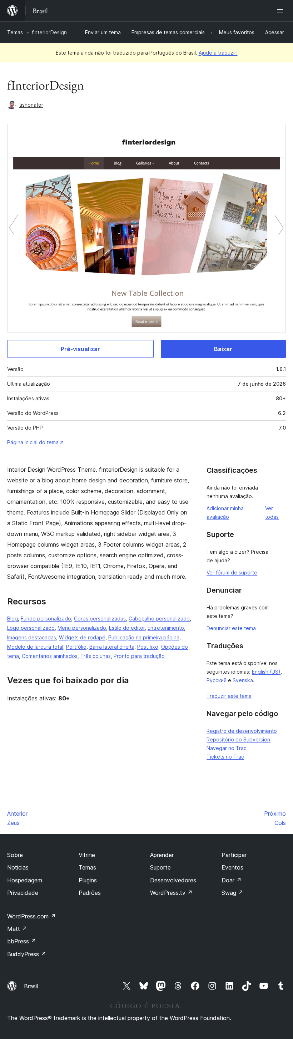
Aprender (162, 854)
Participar (234, 854)
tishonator (31, 105)
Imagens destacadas (31, 637)
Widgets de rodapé (82, 637)
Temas (15, 32)
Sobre (15, 854)
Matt (17, 928)
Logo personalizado (31, 628)
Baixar (223, 349)
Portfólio (76, 647)
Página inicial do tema (33, 442)
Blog (12, 618)
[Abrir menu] (281, 10)
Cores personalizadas (100, 618)
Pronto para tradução (139, 656)
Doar (232, 880)
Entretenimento (166, 628)
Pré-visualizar (80, 349)
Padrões (90, 892)
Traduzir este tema (229, 696)
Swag (232, 892)
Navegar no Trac (227, 748)
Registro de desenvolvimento (242, 731)
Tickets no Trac (225, 757)
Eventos (232, 867)
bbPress (21, 941)
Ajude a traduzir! (218, 53)
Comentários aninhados (50, 656)
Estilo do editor (127, 628)
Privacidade (22, 892)
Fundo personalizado (46, 618)
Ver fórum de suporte (232, 572)
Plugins (88, 880)
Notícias (18, 867)
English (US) (266, 672)
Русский (217, 680)
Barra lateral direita (111, 647)
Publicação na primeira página (143, 637)
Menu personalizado (82, 628)
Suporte (160, 867)
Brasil (31, 986)
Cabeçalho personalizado (159, 618)
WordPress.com (31, 916)
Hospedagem (24, 880)
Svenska (243, 680)
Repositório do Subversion (238, 739)
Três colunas (95, 656)
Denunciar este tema (231, 628)
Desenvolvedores (173, 880)
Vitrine (87, 854)
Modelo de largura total (35, 647)
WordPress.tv (171, 892)
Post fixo (147, 647)
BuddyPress (26, 954)
